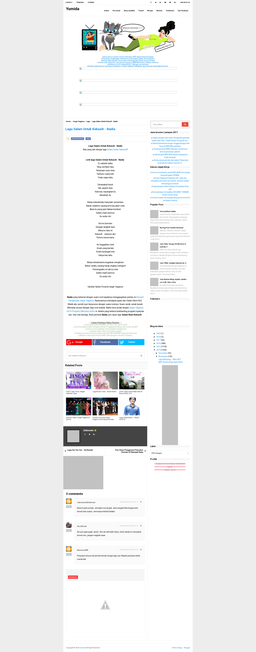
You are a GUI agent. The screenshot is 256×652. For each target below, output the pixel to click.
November (163, 356)
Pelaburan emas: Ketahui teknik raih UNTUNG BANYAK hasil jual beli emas (106, 333)
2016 (158, 343)
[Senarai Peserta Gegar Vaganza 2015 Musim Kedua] (105, 406)
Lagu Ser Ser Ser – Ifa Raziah (80, 450)
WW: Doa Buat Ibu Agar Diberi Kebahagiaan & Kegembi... (171, 363)
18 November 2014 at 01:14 (128, 502)
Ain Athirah (82, 526)
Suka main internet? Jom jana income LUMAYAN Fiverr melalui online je (128, 62)
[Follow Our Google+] (160, 2)
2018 (158, 337)
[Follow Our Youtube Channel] (165, 2)
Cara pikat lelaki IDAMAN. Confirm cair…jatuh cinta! (106, 325)
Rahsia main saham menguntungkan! (106, 331)
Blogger (187, 648)
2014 (158, 350)
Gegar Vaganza (78, 121)
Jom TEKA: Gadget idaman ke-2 (173, 263)
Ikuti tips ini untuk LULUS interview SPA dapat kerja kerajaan (129, 57)
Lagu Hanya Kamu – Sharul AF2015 (129, 418)
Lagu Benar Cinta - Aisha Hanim (104, 392)
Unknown (88, 430)
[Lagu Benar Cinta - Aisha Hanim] (105, 380)
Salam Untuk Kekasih (117, 149)
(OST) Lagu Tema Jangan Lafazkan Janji (75, 392)
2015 (158, 346)
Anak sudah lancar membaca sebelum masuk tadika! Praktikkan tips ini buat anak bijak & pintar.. (128, 66)
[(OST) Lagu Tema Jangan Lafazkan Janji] (78, 380)
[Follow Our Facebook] (150, 2)
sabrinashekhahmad (86, 502)
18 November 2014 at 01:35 (128, 526)
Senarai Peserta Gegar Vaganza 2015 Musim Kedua (103, 418)
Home (68, 121)
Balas (69, 506)
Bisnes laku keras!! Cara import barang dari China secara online (128, 60)
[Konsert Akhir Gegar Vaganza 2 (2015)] (78, 406)
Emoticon (73, 577)
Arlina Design (177, 648)
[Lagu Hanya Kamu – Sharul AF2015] (131, 406)
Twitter (131, 342)
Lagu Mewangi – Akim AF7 (170, 359)
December (163, 353)
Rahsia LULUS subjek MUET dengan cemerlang (128, 64)
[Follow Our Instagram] (170, 2)
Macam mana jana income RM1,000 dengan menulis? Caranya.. (106, 335)
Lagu (88, 121)
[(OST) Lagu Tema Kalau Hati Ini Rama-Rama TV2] (131, 380)
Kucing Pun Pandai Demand (171, 228)
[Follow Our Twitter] (155, 2)
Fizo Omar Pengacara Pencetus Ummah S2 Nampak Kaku (129, 451)
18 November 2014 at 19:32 (128, 550)
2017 (158, 340)
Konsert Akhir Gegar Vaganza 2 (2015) (78, 418)
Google (79, 342)
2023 (158, 333)
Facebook (105, 342)
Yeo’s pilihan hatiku (168, 211)
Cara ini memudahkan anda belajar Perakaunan (106, 329)
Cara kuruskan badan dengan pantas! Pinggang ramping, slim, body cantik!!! (106, 327)
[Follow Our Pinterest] (175, 2)
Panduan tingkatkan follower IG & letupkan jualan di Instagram (129, 59)
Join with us (185, 2)
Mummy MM (82, 550)
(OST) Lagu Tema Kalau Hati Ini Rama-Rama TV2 (130, 392)
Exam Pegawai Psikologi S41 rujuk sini (171, 178)
